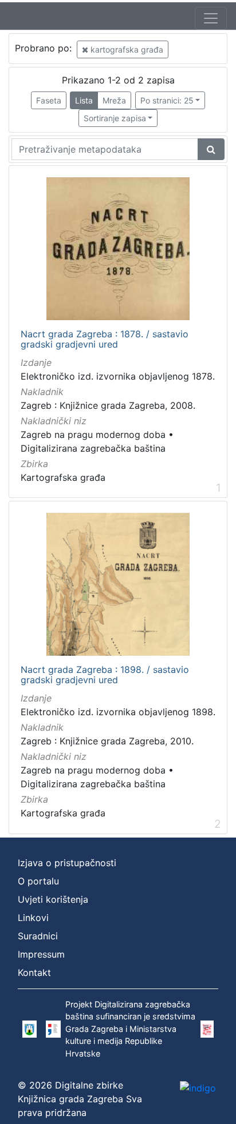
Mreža (114, 100)
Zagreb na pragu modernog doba (93, 434)
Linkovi (33, 917)
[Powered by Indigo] (198, 1088)
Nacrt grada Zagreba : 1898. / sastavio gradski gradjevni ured (105, 675)
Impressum (41, 954)
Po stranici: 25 (167, 100)
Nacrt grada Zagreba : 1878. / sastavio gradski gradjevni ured (104, 339)
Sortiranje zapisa (115, 118)
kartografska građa (125, 49)
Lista (84, 100)
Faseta (48, 100)
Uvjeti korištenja (53, 899)
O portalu (38, 881)
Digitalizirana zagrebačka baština (93, 448)
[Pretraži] (211, 149)
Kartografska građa (63, 477)
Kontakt (34, 972)
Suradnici (38, 936)
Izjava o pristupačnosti (67, 862)
